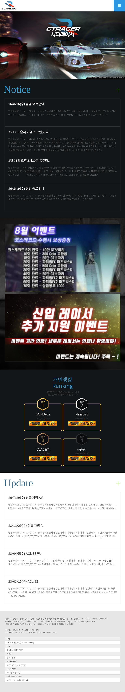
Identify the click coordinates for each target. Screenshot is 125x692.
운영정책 (16, 630)
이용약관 (8, 630)
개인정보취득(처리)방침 (30, 630)
